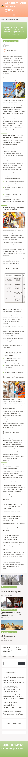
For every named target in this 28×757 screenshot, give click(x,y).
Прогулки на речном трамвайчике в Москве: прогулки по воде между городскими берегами (11, 688)
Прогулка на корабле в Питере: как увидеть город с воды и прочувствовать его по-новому (13, 696)
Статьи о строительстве (12, 19)
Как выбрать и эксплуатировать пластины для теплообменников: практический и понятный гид (13, 679)
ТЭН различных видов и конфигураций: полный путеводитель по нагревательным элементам (12, 704)
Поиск (5, 661)
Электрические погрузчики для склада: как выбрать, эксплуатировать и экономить (13, 712)
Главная (3, 19)
